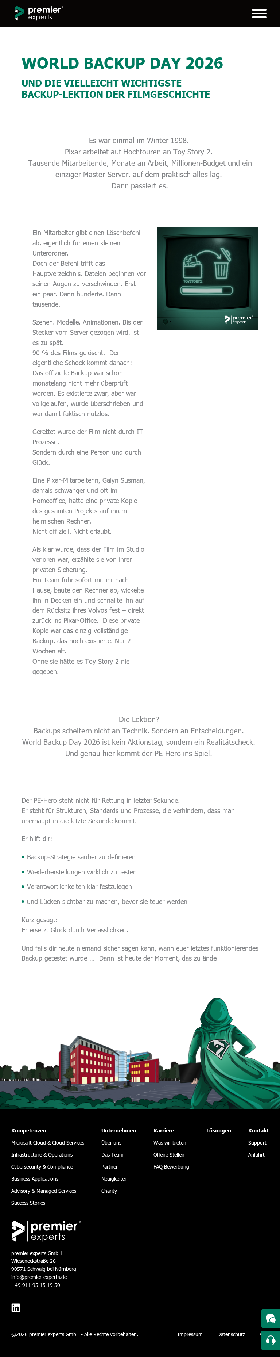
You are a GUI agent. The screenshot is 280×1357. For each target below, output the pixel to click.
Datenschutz (231, 1334)
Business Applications (34, 1178)
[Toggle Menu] (259, 13)
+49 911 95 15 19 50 (35, 1284)
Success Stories (28, 1202)
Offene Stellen (168, 1154)
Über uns (111, 1142)
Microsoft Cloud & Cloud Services (47, 1142)
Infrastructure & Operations (42, 1154)
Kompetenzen (28, 1130)
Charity (109, 1190)
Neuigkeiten (114, 1178)
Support (257, 1142)
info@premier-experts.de (39, 1276)
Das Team (112, 1154)
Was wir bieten (169, 1142)
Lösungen (218, 1130)
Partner (109, 1166)
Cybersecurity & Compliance (42, 1166)
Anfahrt (256, 1154)
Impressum (190, 1334)
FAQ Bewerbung (171, 1166)
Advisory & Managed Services (43, 1190)
